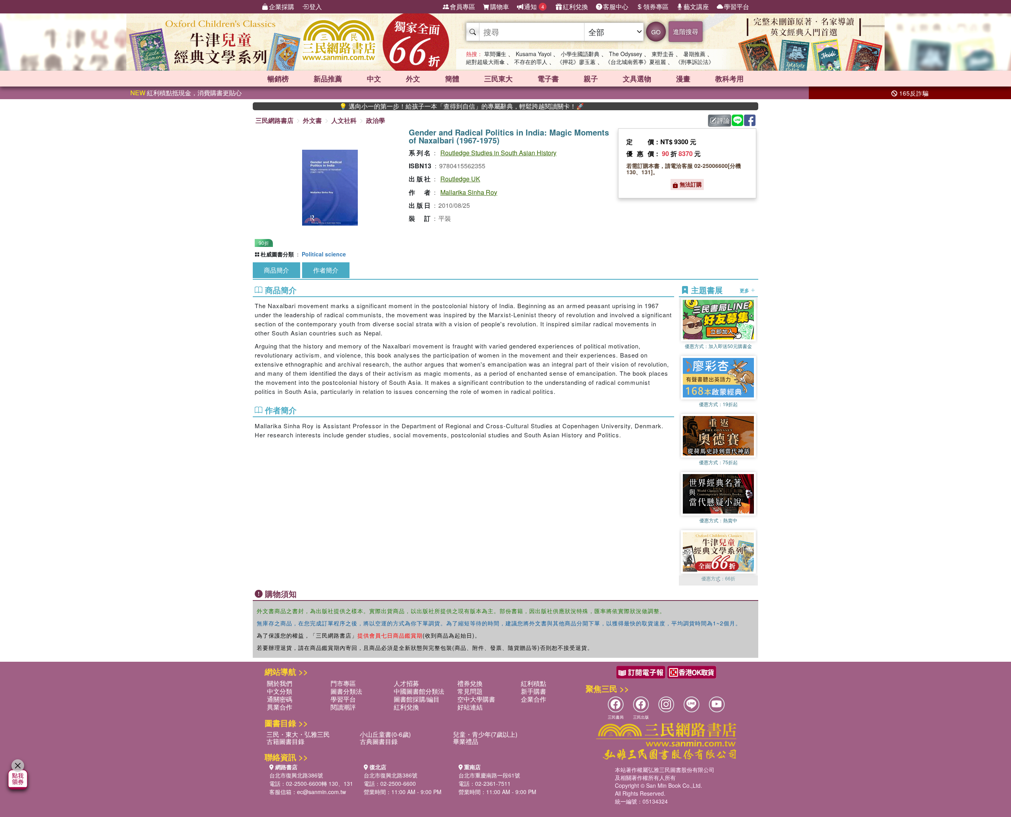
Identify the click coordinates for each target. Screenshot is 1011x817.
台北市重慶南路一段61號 (489, 775)
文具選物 (637, 78)
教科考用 (729, 78)
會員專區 (462, 6)
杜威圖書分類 (277, 254)
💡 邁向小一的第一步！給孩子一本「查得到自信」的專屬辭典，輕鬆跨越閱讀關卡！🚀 (426, 106)
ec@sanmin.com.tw (321, 792)
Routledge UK (460, 178)
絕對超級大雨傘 (485, 62)
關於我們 (279, 683)
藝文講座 (696, 6)
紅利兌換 (575, 6)
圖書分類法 (346, 691)
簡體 (452, 78)
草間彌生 (495, 54)
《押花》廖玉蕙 (576, 62)
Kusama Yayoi (533, 54)
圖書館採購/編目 (417, 699)
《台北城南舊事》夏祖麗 (635, 62)
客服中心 (615, 6)
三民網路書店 (274, 120)
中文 (374, 78)
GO (656, 32)
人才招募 (406, 683)
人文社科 (344, 120)
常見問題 (470, 691)
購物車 (499, 6)
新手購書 (533, 691)
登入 (315, 6)
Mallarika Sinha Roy (468, 192)
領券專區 (656, 6)
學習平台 (736, 6)
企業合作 (533, 699)
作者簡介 (325, 270)
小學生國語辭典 (580, 54)
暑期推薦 (694, 54)
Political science (324, 254)
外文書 (312, 120)
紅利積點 (533, 683)
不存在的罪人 (530, 62)
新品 (328, 78)
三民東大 (498, 78)
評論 (723, 120)
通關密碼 (279, 699)
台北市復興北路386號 (296, 775)
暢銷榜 (278, 78)
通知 (534, 6)
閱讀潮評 (343, 707)
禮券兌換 (470, 683)
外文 (413, 78)
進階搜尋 (685, 31)
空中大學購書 (476, 699)
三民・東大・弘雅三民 (298, 734)
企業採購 (281, 6)
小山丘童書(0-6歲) (385, 734)
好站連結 (470, 707)
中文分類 (279, 691)
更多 (745, 290)
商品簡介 (276, 270)
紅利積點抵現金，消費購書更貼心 (186, 92)
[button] (718, 581)
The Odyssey (625, 54)
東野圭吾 (663, 54)
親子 (591, 78)
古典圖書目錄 (379, 741)
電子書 (548, 78)
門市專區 (343, 683)
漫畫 (683, 78)
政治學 (375, 120)
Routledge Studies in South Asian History (498, 152)
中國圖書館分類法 (419, 691)
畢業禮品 (465, 741)
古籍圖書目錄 (285, 741)
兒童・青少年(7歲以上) (485, 734)
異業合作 (279, 707)
